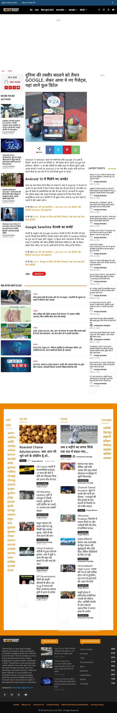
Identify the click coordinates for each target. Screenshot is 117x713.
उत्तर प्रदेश (23, 419)
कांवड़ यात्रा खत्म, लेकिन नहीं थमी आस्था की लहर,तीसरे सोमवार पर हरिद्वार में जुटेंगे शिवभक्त (87, 470)
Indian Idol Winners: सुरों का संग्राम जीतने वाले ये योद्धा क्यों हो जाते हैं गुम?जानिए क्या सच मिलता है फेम (11, 159)
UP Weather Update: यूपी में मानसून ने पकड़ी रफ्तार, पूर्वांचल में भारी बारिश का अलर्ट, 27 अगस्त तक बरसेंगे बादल (102, 306)
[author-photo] (91, 181)
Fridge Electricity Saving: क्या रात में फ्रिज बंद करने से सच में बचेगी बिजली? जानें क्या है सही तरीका (11, 228)
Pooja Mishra (8, 132)
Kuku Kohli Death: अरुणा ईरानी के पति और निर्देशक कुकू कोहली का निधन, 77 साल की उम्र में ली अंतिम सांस (102, 277)
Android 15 (39, 273)
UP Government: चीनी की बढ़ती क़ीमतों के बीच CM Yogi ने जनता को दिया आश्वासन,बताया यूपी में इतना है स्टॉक (46, 584)
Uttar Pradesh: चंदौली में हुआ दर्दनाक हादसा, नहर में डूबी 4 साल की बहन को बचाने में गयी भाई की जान (101, 379)
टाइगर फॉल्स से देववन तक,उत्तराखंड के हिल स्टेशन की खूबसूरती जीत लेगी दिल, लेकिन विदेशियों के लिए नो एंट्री (87, 547)
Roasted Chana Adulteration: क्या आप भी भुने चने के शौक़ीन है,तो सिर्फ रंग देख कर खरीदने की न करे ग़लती (102, 248)
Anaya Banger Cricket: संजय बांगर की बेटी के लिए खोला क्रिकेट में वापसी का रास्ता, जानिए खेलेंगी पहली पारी (11, 194)
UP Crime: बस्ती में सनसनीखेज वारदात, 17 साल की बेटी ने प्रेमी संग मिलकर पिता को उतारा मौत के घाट (103, 291)
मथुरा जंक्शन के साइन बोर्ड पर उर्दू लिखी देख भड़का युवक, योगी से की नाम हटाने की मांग (103, 321)
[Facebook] (99, 10)
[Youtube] (113, 10)
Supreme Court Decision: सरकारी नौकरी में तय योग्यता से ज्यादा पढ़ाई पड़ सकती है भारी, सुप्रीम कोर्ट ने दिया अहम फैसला (101, 350)
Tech (10, 71)
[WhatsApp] (75, 150)
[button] (113, 3)
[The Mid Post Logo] (13, 10)
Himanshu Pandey (102, 326)
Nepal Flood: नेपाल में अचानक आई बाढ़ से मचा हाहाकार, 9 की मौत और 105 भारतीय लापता (102, 177)
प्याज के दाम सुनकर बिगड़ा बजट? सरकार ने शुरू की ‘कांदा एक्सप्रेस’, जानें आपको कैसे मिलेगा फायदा (102, 335)
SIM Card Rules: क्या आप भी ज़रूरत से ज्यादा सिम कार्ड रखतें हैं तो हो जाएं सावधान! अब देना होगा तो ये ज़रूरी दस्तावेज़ (59, 332)
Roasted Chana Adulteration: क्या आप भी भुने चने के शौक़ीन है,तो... (37, 451)
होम (3, 71)
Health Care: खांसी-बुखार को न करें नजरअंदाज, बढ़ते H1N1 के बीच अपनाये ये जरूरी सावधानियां (103, 263)
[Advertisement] (61, 42)
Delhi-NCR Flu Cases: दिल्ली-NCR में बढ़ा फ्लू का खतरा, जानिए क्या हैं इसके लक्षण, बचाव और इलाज (102, 365)
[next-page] (95, 392)
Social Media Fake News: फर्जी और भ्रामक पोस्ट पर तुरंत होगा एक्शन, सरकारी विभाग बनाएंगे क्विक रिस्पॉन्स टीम (58, 366)
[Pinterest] (67, 150)
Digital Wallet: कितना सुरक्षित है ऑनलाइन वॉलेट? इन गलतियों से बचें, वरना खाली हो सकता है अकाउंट (57, 349)
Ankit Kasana (15, 82)
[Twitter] (108, 10)
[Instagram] (104, 10)
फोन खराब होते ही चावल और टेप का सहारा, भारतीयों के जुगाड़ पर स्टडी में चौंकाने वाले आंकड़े (59, 298)
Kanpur (23, 461)
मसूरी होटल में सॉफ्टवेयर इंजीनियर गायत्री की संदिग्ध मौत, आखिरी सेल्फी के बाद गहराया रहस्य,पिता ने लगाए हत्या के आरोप (87, 602)
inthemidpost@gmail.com (22, 688)
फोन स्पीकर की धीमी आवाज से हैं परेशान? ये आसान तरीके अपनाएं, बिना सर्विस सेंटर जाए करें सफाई (56, 315)
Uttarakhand (65, 456)
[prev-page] (90, 392)
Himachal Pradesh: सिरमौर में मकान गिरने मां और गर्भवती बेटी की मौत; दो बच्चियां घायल (87, 522)
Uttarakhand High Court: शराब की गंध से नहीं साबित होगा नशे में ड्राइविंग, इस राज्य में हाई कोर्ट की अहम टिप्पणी (87, 574)
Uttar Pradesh (42, 483)
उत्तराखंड (63, 419)
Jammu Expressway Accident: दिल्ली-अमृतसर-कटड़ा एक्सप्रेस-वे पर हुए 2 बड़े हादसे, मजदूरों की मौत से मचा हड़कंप (11, 125)
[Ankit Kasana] (7, 82)
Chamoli (81, 510)
